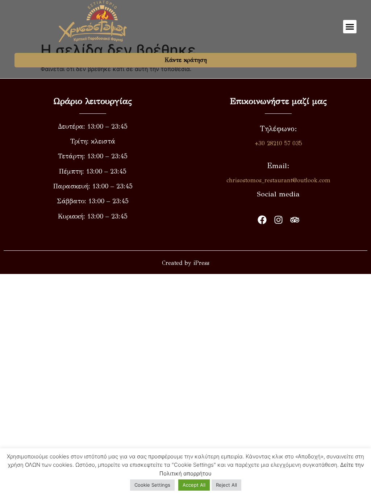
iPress (201, 262)
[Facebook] (262, 220)
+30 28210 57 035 (278, 143)
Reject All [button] (226, 485)
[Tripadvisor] (295, 220)
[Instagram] (278, 220)
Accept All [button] (194, 485)
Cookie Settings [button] (152, 485)
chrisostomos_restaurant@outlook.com (278, 180)
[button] (350, 27)
